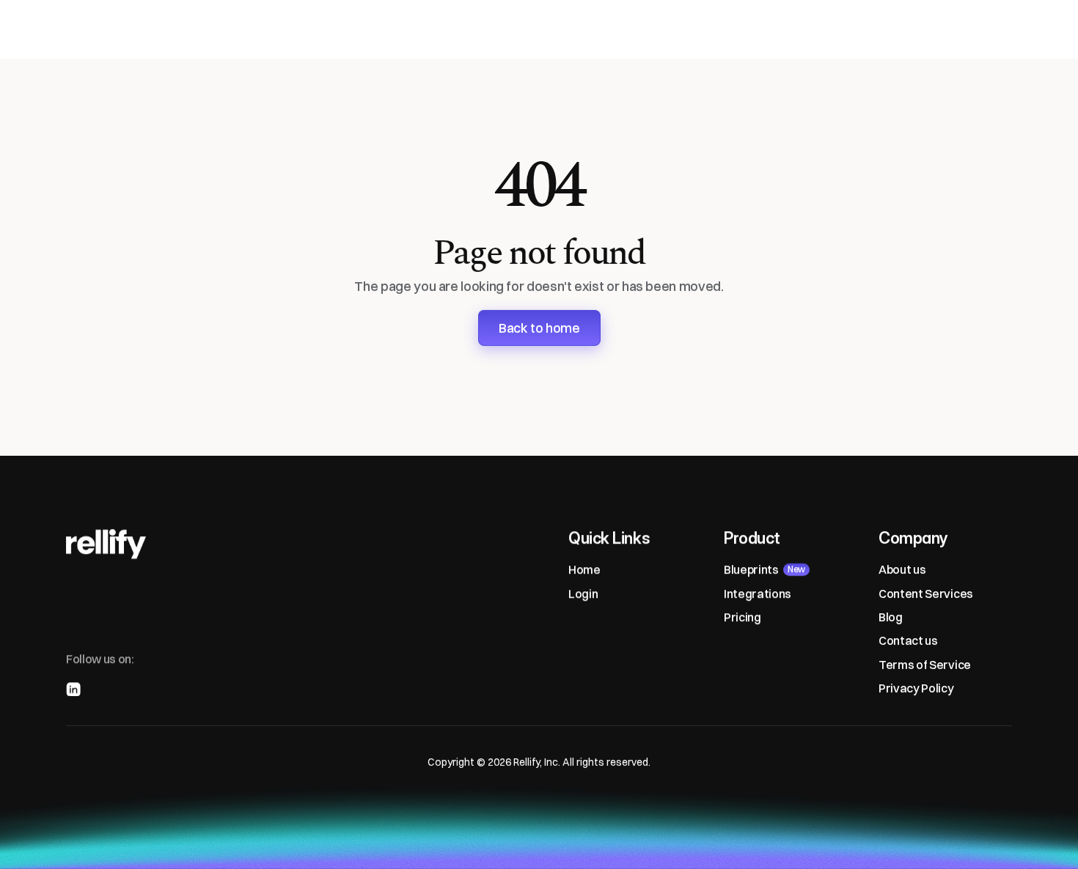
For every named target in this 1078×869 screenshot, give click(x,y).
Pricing (742, 617)
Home (584, 569)
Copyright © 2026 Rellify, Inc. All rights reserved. (539, 762)
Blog (891, 617)
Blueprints (751, 569)
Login (583, 592)
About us (902, 569)
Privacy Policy (916, 688)
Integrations (757, 592)
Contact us (908, 640)
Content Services (926, 592)
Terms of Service (925, 664)
